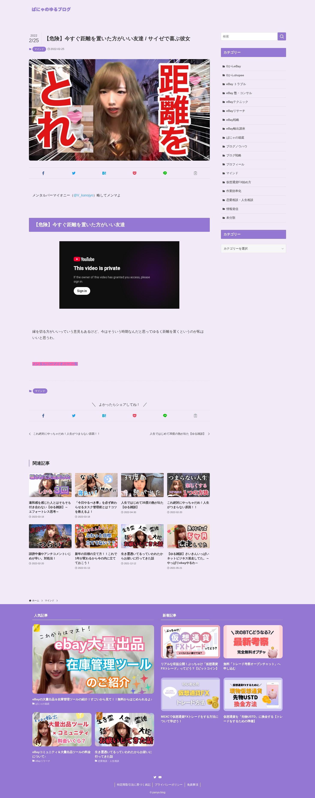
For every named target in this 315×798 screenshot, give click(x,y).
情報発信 (232, 209)
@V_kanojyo (83, 195)
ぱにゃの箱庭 (235, 137)
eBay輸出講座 (235, 128)
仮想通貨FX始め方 (238, 182)
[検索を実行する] (282, 36)
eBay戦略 (232, 119)
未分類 (230, 217)
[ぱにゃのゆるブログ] (52, 9)
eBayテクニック (237, 101)
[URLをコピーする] (195, 173)
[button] (43, 173)
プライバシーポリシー (169, 784)
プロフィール (235, 164)
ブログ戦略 (233, 155)
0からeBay (233, 66)
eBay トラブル (236, 84)
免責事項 (192, 784)
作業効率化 (233, 191)
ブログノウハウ (236, 146)
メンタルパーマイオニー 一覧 (55, 364)
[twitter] (155, 777)
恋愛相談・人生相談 (239, 200)
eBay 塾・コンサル (239, 93)
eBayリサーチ (235, 110)
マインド (39, 49)
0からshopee (235, 75)
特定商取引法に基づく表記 (133, 784)
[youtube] (160, 777)
